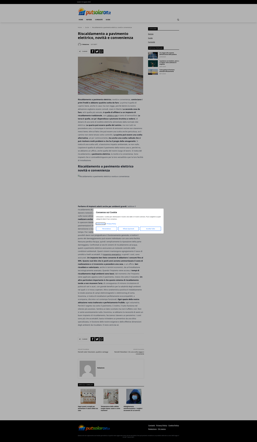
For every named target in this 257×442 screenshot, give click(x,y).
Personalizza (106, 229)
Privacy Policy (111, 224)
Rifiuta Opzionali (128, 229)
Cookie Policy (100, 224)
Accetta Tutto (150, 229)
